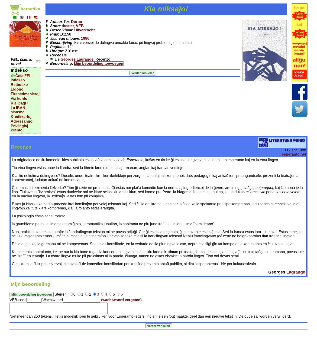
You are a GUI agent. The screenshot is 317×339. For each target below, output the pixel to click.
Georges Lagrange (77, 59)
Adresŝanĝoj (22, 121)
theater (68, 26)
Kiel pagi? (19, 103)
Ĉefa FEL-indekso (22, 78)
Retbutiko (19, 85)
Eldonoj (17, 89)
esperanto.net (294, 154)
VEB (80, 26)
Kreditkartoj (21, 117)
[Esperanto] (15, 18)
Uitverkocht (84, 30)
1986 (85, 38)
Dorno (76, 22)
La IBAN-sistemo (18, 110)
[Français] (29, 18)
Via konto (19, 99)
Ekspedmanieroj (25, 94)
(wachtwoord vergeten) (121, 300)
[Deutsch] (35, 18)
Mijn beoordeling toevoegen (98, 63)
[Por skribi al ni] (38, 62)
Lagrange (295, 272)
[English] (22, 18)
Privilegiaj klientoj (19, 128)
